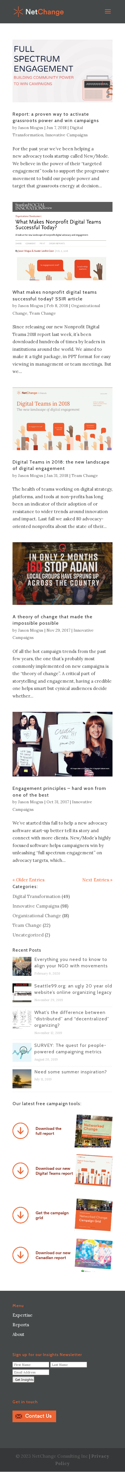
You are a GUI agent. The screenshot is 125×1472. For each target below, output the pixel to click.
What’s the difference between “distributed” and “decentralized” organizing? (71, 1019)
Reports (20, 1324)
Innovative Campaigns (66, 135)
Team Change (42, 313)
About (18, 1334)
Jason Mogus (30, 127)
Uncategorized (28, 935)
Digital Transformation (36, 896)
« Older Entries (28, 880)
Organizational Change (36, 915)
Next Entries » (97, 880)
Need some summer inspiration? (70, 1072)
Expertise (22, 1315)
